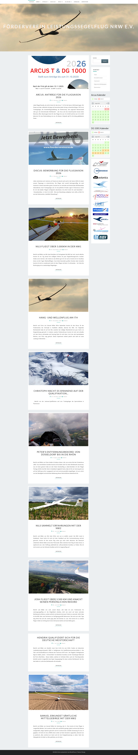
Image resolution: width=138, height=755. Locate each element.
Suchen (95, 58)
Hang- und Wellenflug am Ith (58, 317)
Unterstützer (85, 1)
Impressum (97, 81)
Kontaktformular (98, 77)
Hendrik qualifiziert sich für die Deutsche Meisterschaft (58, 638)
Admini (65, 100)
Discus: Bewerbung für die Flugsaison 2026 (58, 171)
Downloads (76, 1)
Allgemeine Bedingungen (100, 84)
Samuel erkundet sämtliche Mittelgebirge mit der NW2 (58, 717)
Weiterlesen (59, 122)
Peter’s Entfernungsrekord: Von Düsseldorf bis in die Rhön (58, 453)
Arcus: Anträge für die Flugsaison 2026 (58, 96)
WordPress (73, 752)
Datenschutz (97, 87)
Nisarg (83, 752)
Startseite (31, 1)
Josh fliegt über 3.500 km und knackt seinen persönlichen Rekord (58, 600)
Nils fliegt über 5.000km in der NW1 (58, 246)
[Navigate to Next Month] (108, 103)
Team (95, 74)
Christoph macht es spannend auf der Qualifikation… (58, 392)
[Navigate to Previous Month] (93, 103)
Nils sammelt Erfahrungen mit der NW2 (58, 526)
